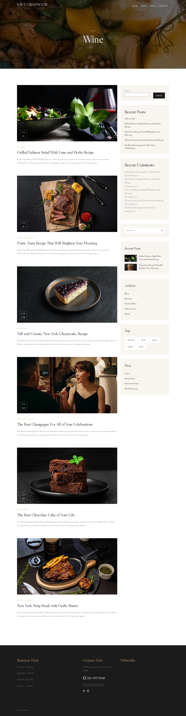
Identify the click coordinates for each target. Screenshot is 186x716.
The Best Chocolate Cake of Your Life (46, 514)
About (144, 6)
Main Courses (130, 309)
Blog (127, 293)
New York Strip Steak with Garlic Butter (47, 605)
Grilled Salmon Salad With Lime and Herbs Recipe (55, 152)
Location (162, 6)
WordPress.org (131, 388)
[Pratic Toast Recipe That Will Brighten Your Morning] (131, 267)
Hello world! (130, 118)
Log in (127, 373)
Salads (127, 314)
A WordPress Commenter (136, 172)
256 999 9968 (96, 678)
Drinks (143, 340)
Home (135, 6)
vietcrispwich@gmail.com (94, 684)
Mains (154, 340)
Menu (152, 6)
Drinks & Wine (131, 303)
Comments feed (131, 383)
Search (128, 91)
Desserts (128, 298)
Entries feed (130, 378)
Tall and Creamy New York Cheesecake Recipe (52, 333)
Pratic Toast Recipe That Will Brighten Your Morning (57, 243)
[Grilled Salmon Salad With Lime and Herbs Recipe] (131, 258)
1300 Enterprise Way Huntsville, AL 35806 (98, 669)
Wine (141, 347)
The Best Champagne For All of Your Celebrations (55, 424)
